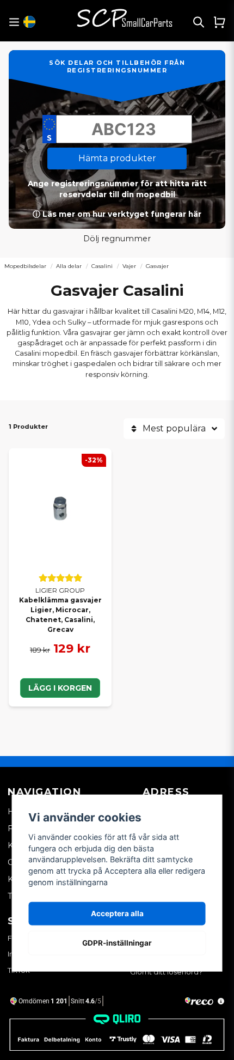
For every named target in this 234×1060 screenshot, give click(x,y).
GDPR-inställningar (117, 943)
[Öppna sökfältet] (198, 22)
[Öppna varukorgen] (219, 22)
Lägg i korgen (60, 688)
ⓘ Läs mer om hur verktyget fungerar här (117, 214)
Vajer (129, 266)
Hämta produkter (117, 158)
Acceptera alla (117, 913)
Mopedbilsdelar (25, 266)
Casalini (102, 266)
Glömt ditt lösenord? (166, 972)
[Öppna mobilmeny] (13, 22)
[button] (29, 22)
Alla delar (69, 266)
